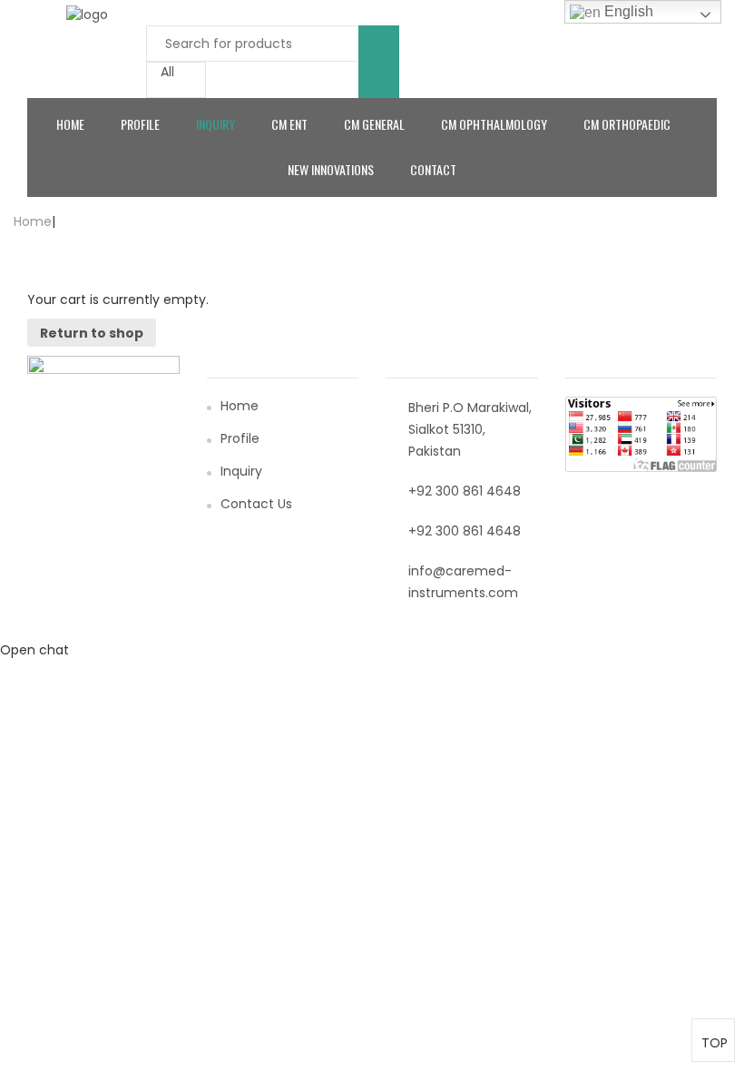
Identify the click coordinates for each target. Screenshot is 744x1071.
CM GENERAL (374, 123)
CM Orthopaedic (627, 123)
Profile (140, 123)
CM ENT (289, 123)
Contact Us (256, 504)
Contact (433, 169)
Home (70, 123)
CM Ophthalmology (494, 123)
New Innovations (331, 169)
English (627, 11)
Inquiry (215, 123)
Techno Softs (579, 631)
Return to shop (91, 333)
